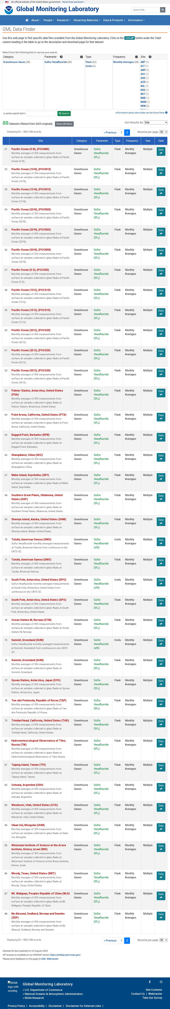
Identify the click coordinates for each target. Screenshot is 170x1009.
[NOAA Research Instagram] (156, 982)
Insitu (89, 66)
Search (65, 113)
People (47, 20)
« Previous (110, 132)
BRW (143, 106)
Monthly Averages (123, 62)
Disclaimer (55, 1006)
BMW (143, 102)
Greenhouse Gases (14, 62)
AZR (143, 82)
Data (161, 149)
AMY (143, 70)
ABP (143, 62)
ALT (143, 66)
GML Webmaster (49, 958)
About (35, 20)
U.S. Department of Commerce (43, 990)
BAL (143, 86)
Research (63, 20)
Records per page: (148, 132)
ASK (143, 78)
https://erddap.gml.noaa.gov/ (65, 954)
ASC (143, 74)
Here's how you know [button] (72, 2)
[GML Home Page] (27, 20)
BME (143, 98)
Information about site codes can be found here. (140, 112)
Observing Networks (86, 20)
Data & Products (113, 20)
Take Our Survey (152, 997)
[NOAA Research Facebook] (145, 982)
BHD (143, 90)
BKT (143, 94)
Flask (89, 62)
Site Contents (154, 989)
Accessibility (36, 1006)
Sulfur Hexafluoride (55, 62)
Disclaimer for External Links (83, 1006)
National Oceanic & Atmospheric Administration (54, 994)
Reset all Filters (64, 124)
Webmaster (155, 993)
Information (135, 20)
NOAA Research (34, 998)
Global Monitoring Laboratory (57, 9)
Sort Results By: (134, 122)
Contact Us (138, 993)
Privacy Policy (16, 1006)
